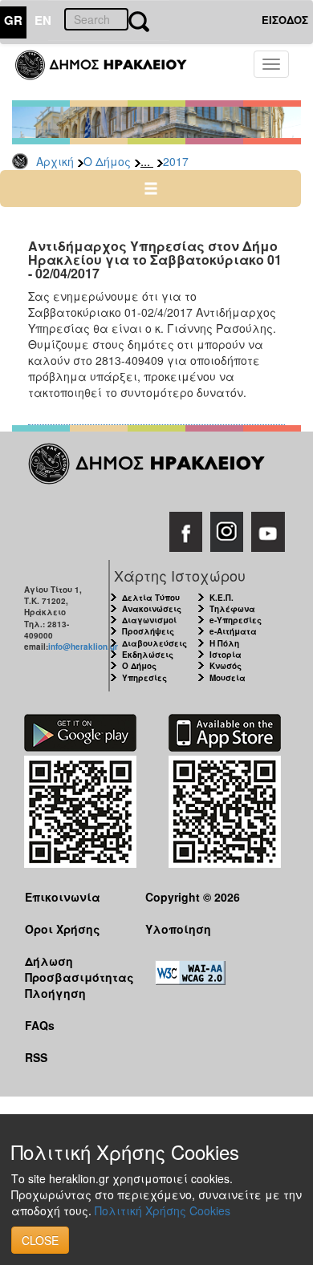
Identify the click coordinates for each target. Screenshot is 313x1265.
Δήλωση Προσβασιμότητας (72, 968)
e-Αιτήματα (233, 631)
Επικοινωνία (62, 897)
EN (43, 20)
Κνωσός (225, 665)
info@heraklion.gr (83, 646)
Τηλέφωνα (232, 608)
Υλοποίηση (178, 929)
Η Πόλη (224, 643)
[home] (110, 72)
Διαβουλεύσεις (154, 643)
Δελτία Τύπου (151, 597)
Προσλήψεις (148, 631)
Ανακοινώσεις (151, 608)
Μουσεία (227, 677)
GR (13, 20)
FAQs (40, 1025)
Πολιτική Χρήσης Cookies (162, 1210)
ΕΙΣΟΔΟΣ (285, 19)
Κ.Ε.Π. (221, 597)
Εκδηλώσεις (147, 654)
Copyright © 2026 (192, 897)
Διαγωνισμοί (149, 620)
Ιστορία (225, 654)
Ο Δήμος (107, 161)
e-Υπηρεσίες (235, 620)
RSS (36, 1057)
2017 (176, 161)
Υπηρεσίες (144, 677)
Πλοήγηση (55, 993)
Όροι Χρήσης (62, 929)
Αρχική (55, 161)
